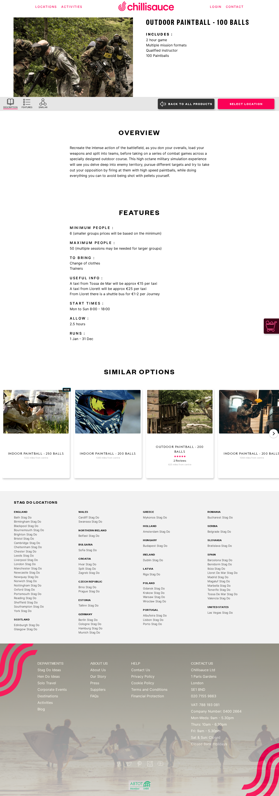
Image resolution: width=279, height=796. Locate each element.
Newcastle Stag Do (27, 572)
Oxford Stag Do (24, 589)
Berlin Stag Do (88, 620)
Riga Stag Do (151, 574)
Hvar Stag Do (87, 564)
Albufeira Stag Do (155, 615)
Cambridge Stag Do (27, 543)
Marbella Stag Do (219, 585)
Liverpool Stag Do (26, 560)
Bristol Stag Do (24, 538)
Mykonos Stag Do (155, 517)
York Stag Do (23, 611)
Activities (45, 702)
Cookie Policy (142, 683)
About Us (98, 670)
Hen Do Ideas (48, 676)
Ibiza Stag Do (216, 568)
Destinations (47, 696)
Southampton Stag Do (29, 606)
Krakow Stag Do (154, 592)
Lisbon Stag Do (153, 620)
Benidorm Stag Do (220, 564)
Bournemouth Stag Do (29, 530)
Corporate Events (52, 689)
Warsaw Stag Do (154, 597)
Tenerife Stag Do (219, 589)
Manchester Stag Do (28, 568)
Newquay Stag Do (26, 577)
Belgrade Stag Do (219, 531)
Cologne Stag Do (89, 624)
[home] (146, 7)
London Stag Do (25, 564)
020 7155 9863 (203, 696)
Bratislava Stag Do (220, 545)
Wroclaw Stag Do (154, 601)
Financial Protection (147, 696)
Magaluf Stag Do (219, 581)
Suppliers (97, 689)
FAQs (94, 696)
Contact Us (140, 670)
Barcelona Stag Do (220, 560)
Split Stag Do (87, 568)
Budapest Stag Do (155, 545)
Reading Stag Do (25, 598)
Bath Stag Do (23, 517)
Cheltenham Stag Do (28, 547)
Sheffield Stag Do (26, 602)
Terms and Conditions (149, 689)
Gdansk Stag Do (154, 588)
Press (94, 683)
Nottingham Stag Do (27, 585)
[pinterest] (139, 763)
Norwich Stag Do (25, 581)
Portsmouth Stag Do (27, 594)
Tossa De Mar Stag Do (223, 594)
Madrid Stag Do (218, 577)
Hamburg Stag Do (90, 628)
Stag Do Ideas (49, 670)
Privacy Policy (143, 676)
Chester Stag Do (25, 551)
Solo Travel (46, 683)
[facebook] (118, 763)
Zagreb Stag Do (89, 572)
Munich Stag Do (89, 632)
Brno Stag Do (87, 587)
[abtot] (139, 785)
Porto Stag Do (152, 624)
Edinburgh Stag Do (26, 625)
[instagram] (150, 763)
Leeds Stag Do (24, 555)
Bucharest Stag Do (220, 517)
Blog (41, 709)
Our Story (98, 676)
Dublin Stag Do (153, 560)
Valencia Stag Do (219, 598)
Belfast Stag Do (88, 535)
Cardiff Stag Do (88, 517)
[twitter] (129, 763)
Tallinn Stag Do (88, 605)
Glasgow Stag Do (25, 629)
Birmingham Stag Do (27, 521)
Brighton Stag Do (25, 534)
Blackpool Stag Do (26, 526)
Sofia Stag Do (87, 550)
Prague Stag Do (89, 591)
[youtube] (160, 763)
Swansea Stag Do (90, 521)
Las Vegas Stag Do (220, 612)
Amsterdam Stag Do (156, 531)
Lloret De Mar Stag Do (223, 572)
